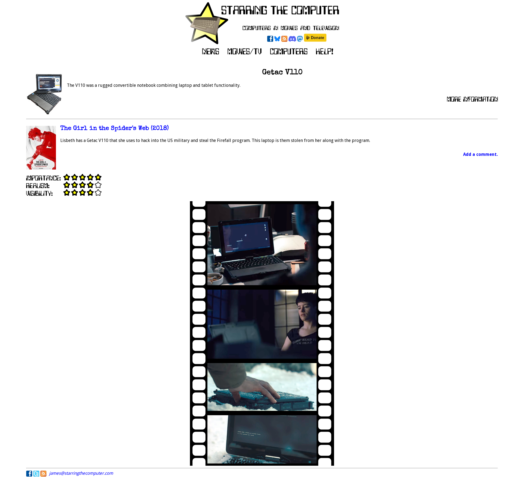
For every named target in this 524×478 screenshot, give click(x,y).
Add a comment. (480, 154)
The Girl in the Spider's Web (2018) (114, 129)
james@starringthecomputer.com (81, 473)
